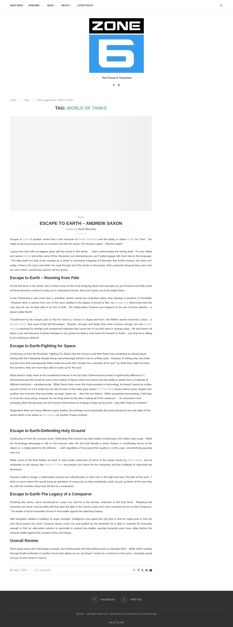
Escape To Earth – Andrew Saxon (81, 223)
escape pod (122, 302)
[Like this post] (134, 570)
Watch (65, 5)
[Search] (221, 5)
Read (50, 5)
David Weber (135, 460)
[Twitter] (119, 85)
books (130, 239)
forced (27, 256)
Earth (26, 239)
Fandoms (34, 5)
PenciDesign (150, 613)
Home (13, 100)
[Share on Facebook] (138, 570)
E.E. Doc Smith (105, 389)
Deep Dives (16, 5)
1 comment (44, 570)
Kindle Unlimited (87, 239)
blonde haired (18, 324)
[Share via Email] (150, 570)
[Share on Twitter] (142, 570)
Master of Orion (54, 464)
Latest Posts (85, 5)
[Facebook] (113, 85)
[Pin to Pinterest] (146, 570)
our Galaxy (49, 414)
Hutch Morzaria (87, 229)
